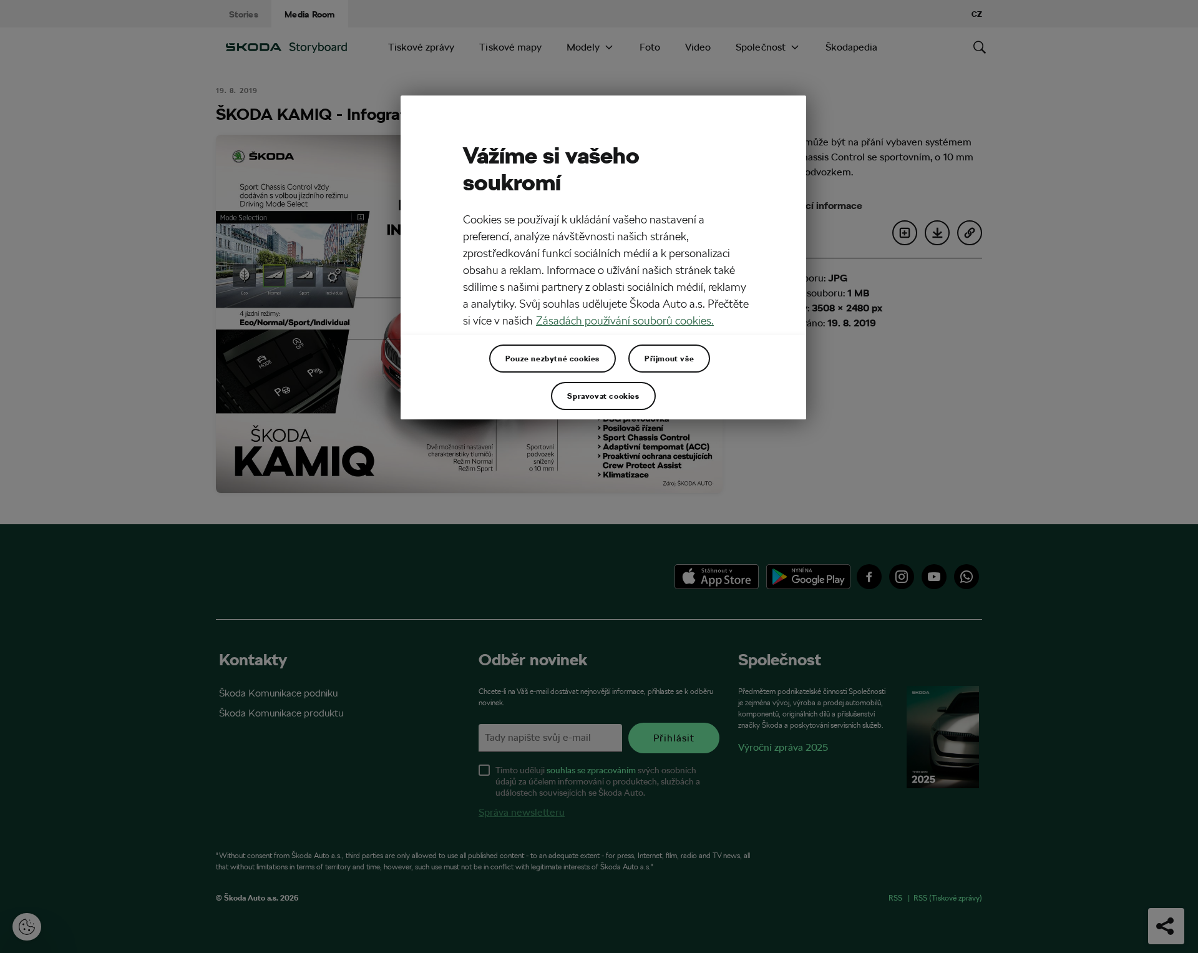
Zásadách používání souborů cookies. (625, 320)
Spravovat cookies (603, 396)
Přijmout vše (669, 358)
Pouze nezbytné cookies (552, 358)
